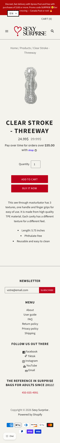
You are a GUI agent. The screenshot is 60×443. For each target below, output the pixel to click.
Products (25, 48)
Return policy (30, 324)
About (30, 310)
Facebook (31, 352)
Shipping (30, 333)
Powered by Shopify (30, 415)
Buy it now (29, 188)
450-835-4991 (30, 393)
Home (14, 48)
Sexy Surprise (40, 410)
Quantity (24, 164)
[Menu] (7, 31)
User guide (30, 315)
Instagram (31, 361)
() (46, 19)
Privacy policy (30, 329)
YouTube (31, 366)
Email (31, 370)
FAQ (30, 319)
